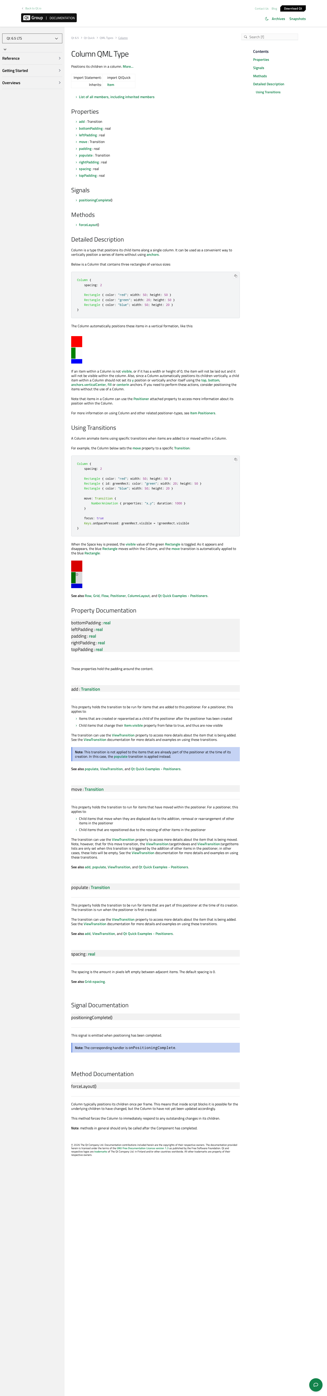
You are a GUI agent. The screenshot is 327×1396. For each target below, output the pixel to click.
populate (86, 155)
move (83, 141)
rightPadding (89, 162)
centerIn (123, 384)
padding (85, 148)
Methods (260, 76)
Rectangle (172, 544)
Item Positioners (202, 413)
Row (88, 595)
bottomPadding (91, 128)
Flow (105, 595)
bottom (213, 380)
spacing (85, 168)
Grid (96, 595)
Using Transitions (268, 92)
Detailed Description (268, 84)
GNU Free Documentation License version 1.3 (143, 1148)
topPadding (88, 175)
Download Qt (293, 8)
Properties (261, 59)
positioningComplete (95, 200)
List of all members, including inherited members (117, 96)
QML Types (106, 37)
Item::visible (133, 725)
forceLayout (88, 224)
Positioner (141, 398)
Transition (182, 448)
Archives (278, 18)
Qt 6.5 (75, 37)
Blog (274, 8)
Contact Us (261, 8)
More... (128, 66)
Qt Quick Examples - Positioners (183, 595)
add (82, 121)
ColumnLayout (139, 595)
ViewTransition (123, 735)
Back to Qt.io (33, 8)
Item (110, 84)
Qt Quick (89, 37)
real (107, 622)
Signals (258, 67)
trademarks (100, 1151)
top (203, 380)
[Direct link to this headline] (101, 112)
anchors (153, 254)
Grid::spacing (95, 981)
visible (127, 371)
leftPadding (88, 135)
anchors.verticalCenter (88, 384)
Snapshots (297, 18)
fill (110, 384)
